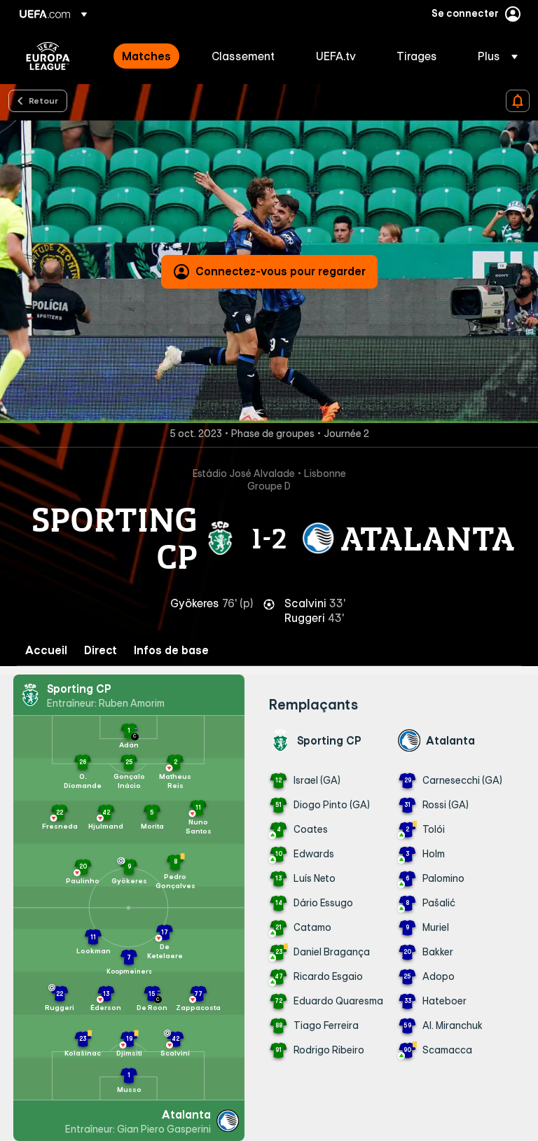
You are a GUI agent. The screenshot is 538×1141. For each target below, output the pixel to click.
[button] (493, 56)
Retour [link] (43, 100)
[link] (146, 56)
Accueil (46, 650)
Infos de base (171, 650)
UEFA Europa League (48, 56)
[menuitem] (149, 56)
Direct (100, 650)
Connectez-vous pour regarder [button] (280, 271)
